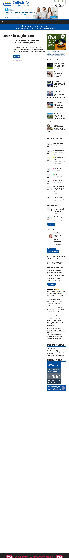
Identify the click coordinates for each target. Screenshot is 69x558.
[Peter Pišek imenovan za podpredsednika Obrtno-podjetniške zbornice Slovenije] (50, 93)
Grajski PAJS (58, 174)
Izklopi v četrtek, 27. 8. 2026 (55, 275)
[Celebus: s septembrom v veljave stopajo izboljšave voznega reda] (50, 127)
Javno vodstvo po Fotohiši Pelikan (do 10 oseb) (59, 209)
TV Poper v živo (58, 197)
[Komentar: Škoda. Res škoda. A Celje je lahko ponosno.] (50, 66)
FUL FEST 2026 (58, 143)
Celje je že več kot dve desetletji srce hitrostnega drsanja (59, 74)
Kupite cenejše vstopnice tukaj (55, 355)
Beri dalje (17, 56)
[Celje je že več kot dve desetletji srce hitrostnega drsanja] (50, 74)
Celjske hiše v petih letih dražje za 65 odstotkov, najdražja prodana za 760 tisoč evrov (56, 117)
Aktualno (17, 60)
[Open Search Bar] (66, 22)
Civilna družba (51, 348)
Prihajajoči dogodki (56, 138)
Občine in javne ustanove (54, 350)
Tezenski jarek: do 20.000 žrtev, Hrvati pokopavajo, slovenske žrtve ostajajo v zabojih (56, 309)
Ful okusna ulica (59, 150)
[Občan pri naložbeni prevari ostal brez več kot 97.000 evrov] (50, 84)
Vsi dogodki (51, 224)
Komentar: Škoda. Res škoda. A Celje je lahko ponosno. (59, 65)
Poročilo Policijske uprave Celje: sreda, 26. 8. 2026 (55, 271)
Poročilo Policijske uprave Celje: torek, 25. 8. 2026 (55, 279)
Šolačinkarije (58, 180)
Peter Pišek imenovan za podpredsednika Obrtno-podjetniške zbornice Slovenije (56, 94)
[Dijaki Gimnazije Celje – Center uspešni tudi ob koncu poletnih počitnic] (50, 105)
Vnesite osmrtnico (53, 251)
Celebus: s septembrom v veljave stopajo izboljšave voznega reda (56, 128)
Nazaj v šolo (57, 168)
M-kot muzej (58, 217)
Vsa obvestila (51, 284)
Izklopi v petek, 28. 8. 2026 (55, 267)
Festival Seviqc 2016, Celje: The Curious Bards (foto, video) (26, 41)
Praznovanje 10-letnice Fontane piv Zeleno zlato (59, 188)
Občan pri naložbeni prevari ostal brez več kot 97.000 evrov (59, 84)
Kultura (21, 60)
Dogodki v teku (52, 205)
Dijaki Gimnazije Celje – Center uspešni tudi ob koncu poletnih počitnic (55, 105)
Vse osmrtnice (52, 249)
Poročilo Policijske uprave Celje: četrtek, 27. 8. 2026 (55, 263)
